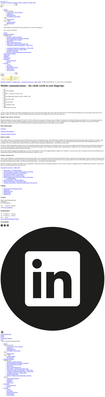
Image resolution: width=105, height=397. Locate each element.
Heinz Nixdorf (10, 69)
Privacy (2, 337)
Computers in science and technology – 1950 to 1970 (20, 45)
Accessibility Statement (6, 338)
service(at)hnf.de (9, 207)
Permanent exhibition (9, 34)
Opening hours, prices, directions (15, 12)
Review (9, 62)
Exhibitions (6, 59)
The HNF (6, 63)
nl (6, 1)
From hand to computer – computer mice (13, 174)
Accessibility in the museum (13, 16)
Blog (34, 2)
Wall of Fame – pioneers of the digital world (17, 44)
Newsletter (3, 2)
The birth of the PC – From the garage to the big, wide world (18, 171)
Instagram (14, 2)
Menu (2, 75)
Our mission (10, 66)
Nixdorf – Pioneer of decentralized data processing (19, 52)
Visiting (5, 9)
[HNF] (10, 80)
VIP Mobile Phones (11, 178)
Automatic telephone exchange (8, 134)
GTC (2, 339)
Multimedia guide (11, 15)
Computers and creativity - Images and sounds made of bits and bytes (20, 182)
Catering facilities (11, 22)
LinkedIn (25, 2)
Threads (20, 2)
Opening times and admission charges (13, 188)
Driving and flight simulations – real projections (15, 173)
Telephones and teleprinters (7, 131)
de (1, 1)
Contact (9, 64)
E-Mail (5, 33)
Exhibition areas (16, 82)
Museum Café (7, 194)
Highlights (6, 56)
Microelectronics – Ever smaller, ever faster (14, 176)
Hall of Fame (10, 41)
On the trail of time (11, 60)
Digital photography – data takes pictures (14, 180)
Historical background (12, 67)
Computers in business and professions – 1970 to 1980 (20, 48)
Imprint (2, 335)
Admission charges (14, 219)
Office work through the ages (14, 42)
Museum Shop (10, 23)
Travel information (5, 219)
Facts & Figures (10, 70)
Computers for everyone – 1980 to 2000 (16, 49)
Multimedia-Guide (8, 191)
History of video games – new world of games (15, 181)
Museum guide (10, 19)
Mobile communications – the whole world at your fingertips (18, 177)
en (3, 1)
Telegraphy (3, 129)
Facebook (9, 2)
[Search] (16, 4)
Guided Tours (7, 57)
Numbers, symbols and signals (14, 37)
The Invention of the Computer (14, 39)
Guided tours (10, 13)
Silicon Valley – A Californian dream (13, 170)
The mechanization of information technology (18, 38)
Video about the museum (10, 53)
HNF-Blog (8, 334)
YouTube (30, 2)
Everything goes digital (12, 51)
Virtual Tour (7, 55)
